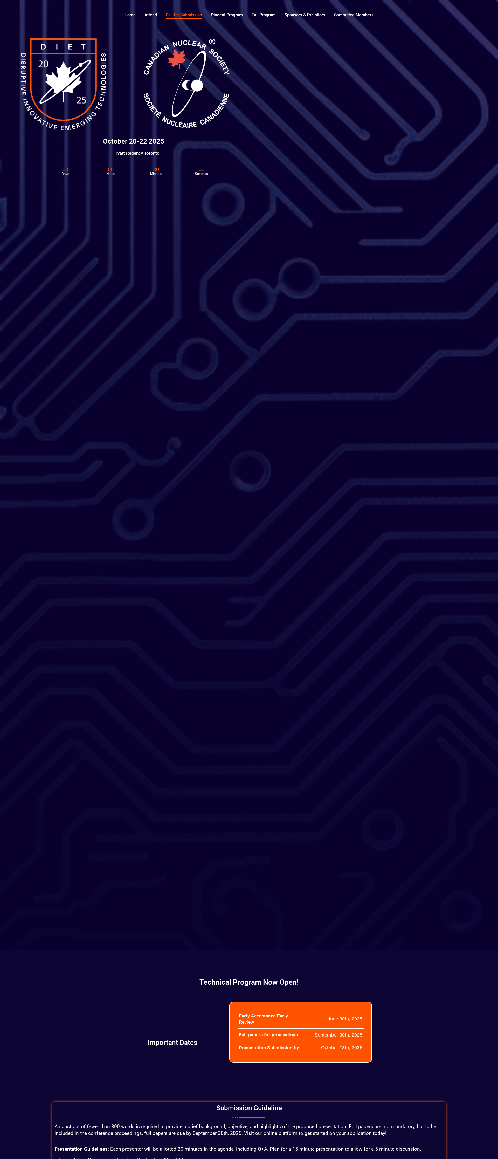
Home (130, 14)
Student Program (227, 14)
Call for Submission (184, 14)
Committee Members (354, 14)
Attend (150, 14)
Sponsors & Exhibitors (305, 14)
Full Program (264, 14)
